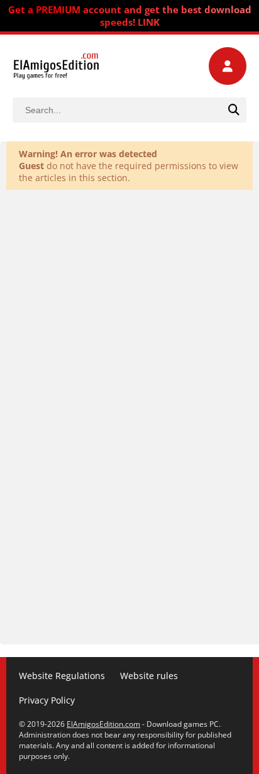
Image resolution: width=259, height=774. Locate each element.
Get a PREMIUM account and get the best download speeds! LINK (129, 15)
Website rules (149, 676)
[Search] (233, 110)
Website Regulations (62, 676)
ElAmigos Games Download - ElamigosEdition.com (56, 66)
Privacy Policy (47, 700)
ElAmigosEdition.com (103, 724)
